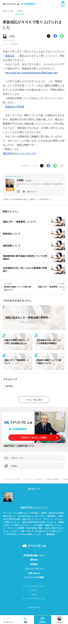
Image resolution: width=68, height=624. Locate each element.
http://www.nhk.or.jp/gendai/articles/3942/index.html (31, 72)
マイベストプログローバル (34, 598)
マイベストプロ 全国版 (34, 577)
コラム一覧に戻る (34, 399)
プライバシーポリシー (34, 568)
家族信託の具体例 (14, 106)
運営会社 (34, 559)
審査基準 (50, 534)
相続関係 (14, 43)
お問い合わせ (34, 573)
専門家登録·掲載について (34, 555)
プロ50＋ (34, 590)
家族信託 (10, 55)
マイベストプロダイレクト (34, 586)
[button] (32, 191)
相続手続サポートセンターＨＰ (19, 153)
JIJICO (34, 594)
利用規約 (34, 564)
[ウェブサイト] (18, 191)
